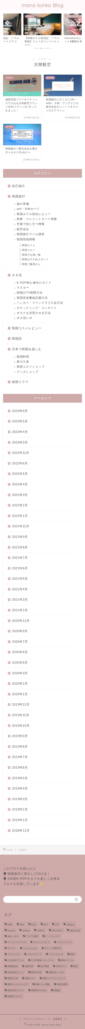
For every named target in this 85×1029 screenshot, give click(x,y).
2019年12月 (21, 704)
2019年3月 (20, 799)
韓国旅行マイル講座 (31, 234)
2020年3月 (20, 673)
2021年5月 (20, 578)
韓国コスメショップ (31, 366)
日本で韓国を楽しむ (27, 349)
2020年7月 (20, 641)
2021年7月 (20, 557)
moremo (11, 930)
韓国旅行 (18, 196)
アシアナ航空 (32, 936)
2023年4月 (20, 432)
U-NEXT (41, 930)
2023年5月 (20, 421)
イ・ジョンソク (52, 936)
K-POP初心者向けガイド (34, 282)
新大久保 (23, 361)
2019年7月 (20, 757)
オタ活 (17, 275)
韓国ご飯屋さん (31, 264)
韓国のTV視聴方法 (29, 292)
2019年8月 (20, 746)
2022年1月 (20, 516)
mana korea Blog (43, 5)
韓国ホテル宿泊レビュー (34, 214)
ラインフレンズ (56, 954)
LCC (57, 924)
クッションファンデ (16, 942)
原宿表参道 (12, 966)
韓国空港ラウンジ (15, 990)
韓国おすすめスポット (35, 259)
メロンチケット (34, 954)
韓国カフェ (28, 245)
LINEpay (70, 924)
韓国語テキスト (14, 996)
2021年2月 (20, 610)
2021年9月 (20, 536)
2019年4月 (20, 788)
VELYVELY (57, 930)
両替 (72, 954)
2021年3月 (20, 599)
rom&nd (26, 930)
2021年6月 (20, 568)
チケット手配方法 (53, 948)
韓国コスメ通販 (42, 984)
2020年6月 (20, 652)
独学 (75, 966)
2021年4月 (20, 589)
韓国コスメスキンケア (17, 984)
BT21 (33, 924)
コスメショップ (64, 942)
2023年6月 (20, 411)
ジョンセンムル (30, 948)
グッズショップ (27, 371)
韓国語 (17, 338)
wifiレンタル (13, 936)
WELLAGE (75, 930)
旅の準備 (23, 203)
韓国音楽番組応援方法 (32, 297)
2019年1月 (20, 820)
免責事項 (57, 1019)
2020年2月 (20, 683)
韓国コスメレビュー (27, 328)
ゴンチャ (11, 948)
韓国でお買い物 (31, 254)
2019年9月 (20, 736)
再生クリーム (67, 960)
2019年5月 (20, 778)
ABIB (9, 924)
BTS (46, 924)
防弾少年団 (36, 972)
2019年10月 (21, 725)
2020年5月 (20, 662)
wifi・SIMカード (28, 208)
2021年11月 (20, 526)
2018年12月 (21, 830)
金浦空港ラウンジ (15, 972)
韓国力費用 (62, 984)
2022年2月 (20, 505)
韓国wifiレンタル (56, 972)
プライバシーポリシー (34, 1019)
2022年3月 (20, 495)
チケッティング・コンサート (37, 308)
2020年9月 (20, 631)
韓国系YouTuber (39, 990)
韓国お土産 (12, 978)
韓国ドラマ (20, 382)
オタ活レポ (24, 318)
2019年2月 (20, 809)
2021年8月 (20, 547)
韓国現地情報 (26, 239)
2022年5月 (20, 473)
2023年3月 (20, 442)
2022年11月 (20, 452)
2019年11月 (20, 715)
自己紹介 (18, 186)
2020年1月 (20, 694)
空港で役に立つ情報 (31, 224)
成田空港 (29, 966)
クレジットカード (41, 942)
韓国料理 (23, 356)
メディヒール (13, 954)
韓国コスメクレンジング (53, 978)
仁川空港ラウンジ (15, 960)
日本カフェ (61, 966)
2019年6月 (20, 767)
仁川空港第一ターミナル (42, 960)
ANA (22, 924)
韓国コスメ (28, 250)
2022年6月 (20, 463)
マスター (23, 287)
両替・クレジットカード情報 (37, 219)
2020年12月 (21, 620)
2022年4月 (20, 484)
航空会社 (23, 229)
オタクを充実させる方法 (34, 313)
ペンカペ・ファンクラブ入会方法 (40, 302)
